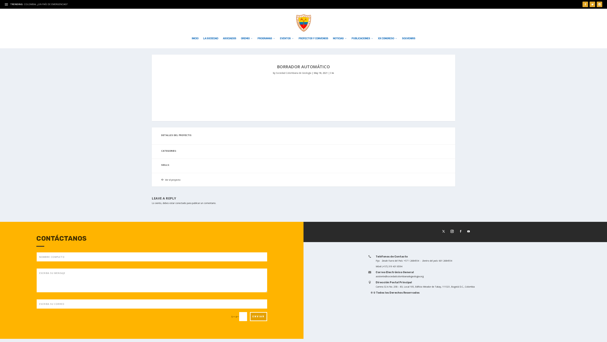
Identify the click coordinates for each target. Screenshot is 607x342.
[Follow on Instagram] (452, 231)
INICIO (195, 38)
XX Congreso (386, 38)
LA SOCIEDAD (210, 38)
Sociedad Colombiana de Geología (293, 72)
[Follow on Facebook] (461, 231)
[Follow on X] (443, 231)
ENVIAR (258, 316)
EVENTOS (285, 38)
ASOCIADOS (229, 38)
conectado (180, 203)
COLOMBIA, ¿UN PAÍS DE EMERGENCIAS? (45, 4)
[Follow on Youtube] (468, 231)
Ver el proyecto (173, 179)
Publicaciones (361, 38)
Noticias (338, 38)
